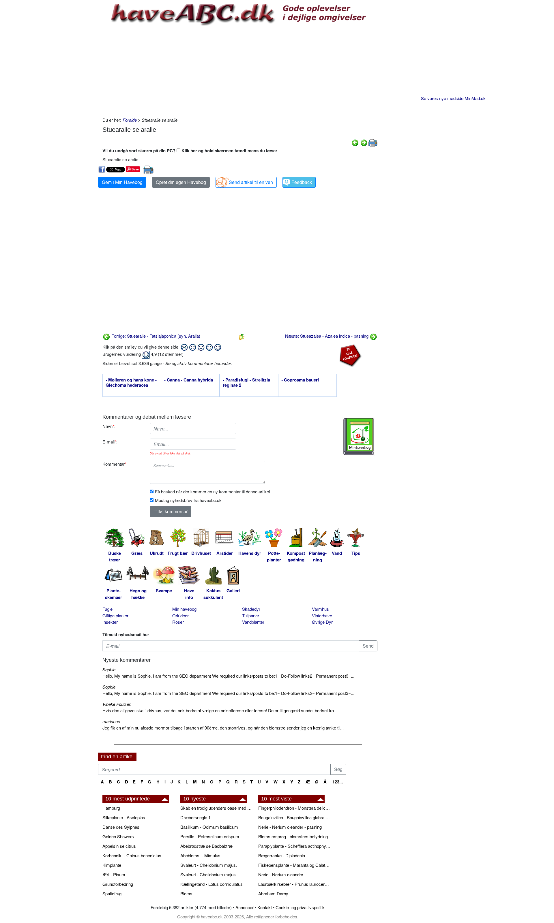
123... (337, 782)
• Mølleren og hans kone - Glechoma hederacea (131, 382)
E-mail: (109, 442)
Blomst (187, 893)
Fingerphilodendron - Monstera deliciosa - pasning (294, 808)
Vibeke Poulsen (116, 704)
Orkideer (180, 615)
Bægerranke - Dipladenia (281, 855)
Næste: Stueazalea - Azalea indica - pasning (327, 336)
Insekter (110, 622)
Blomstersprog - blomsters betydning (293, 836)
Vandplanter (253, 622)
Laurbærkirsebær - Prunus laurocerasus (294, 884)
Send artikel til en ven (251, 182)
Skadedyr (251, 609)
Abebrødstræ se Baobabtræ (206, 846)
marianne (111, 721)
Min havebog (184, 609)
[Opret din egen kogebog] (358, 436)
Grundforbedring (117, 884)
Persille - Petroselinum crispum (209, 836)
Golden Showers (118, 836)
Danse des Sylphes (120, 827)
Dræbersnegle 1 (195, 817)
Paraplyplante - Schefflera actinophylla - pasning (294, 846)
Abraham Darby (273, 893)
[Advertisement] (239, 70)
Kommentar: (115, 464)
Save (135, 169)
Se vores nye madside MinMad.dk (453, 98)
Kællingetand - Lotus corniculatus (211, 884)
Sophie (108, 669)
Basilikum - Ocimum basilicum (209, 827)
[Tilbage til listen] (242, 336)
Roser (178, 622)
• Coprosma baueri (300, 380)
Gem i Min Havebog (122, 182)
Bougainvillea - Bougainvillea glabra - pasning (294, 817)
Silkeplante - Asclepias (123, 817)
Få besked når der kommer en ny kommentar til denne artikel (212, 491)
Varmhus (320, 609)
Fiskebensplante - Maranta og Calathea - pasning (294, 865)
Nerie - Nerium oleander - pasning (290, 827)
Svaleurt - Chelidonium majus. (208, 865)
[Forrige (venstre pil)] (355, 142)
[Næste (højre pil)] (364, 142)
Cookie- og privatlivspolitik (300, 907)
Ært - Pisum (113, 874)
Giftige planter (115, 615)
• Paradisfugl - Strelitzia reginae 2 (246, 382)
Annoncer (244, 907)
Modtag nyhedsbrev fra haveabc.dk (188, 500)
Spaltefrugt (112, 893)
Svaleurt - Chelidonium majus (208, 874)
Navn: (108, 426)
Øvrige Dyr (322, 622)
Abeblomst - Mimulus (200, 855)
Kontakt (264, 907)
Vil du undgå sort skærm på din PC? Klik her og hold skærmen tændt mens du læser (189, 150)
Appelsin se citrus (119, 846)
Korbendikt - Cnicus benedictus (131, 855)
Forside (130, 120)
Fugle (107, 609)
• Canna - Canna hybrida (188, 380)
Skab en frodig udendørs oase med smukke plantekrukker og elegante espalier (216, 808)
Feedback (301, 182)
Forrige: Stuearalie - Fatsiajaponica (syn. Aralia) (155, 336)
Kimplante (111, 865)
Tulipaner (250, 615)
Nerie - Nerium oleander (280, 874)
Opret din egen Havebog (181, 182)
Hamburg (111, 808)
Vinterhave (322, 615)
